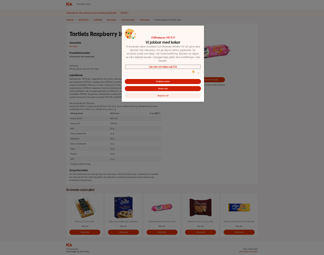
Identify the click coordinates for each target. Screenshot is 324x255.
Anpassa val (162, 95)
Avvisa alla (163, 88)
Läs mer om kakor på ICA (163, 66)
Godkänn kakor (163, 81)
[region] (163, 64)
